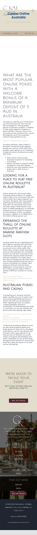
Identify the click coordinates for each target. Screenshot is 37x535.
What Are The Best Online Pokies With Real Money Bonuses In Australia (17, 321)
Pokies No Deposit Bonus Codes (15, 141)
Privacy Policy (17, 507)
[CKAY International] (10, 7)
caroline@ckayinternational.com (18, 522)
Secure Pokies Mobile (11, 318)
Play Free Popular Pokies (12, 276)
